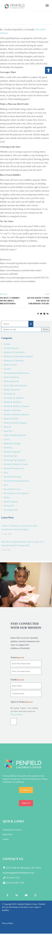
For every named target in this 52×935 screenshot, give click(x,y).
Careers (5, 839)
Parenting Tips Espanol (14, 460)
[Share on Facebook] (38, 314)
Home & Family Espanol (15, 422)
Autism (7, 344)
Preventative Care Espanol (16, 493)
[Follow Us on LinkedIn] (16, 895)
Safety (7, 497)
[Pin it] (44, 314)
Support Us (26, 803)
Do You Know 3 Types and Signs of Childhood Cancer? (38, 301)
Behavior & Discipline (14, 352)
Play (6, 472)
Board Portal (7, 834)
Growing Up (9, 393)
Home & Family (11, 418)
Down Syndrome (11, 377)
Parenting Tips (10, 456)
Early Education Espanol (15, 385)
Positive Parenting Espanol (16, 481)
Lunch (7, 439)
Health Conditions (12, 410)
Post (6, 485)
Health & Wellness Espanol (16, 406)
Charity (7, 369)
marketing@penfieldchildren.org (18, 872)
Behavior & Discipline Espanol (18, 356)
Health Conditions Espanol (16, 414)
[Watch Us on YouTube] (26, 895)
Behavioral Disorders (14, 360)
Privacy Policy (16, 714)
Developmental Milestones (16, 373)
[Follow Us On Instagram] (35, 895)
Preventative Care (12, 489)
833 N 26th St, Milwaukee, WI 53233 (23, 868)
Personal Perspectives (14, 468)
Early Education (11, 381)
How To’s (8, 431)
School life (9, 505)
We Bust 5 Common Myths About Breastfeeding (9, 301)
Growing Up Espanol (13, 398)
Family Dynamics (12, 389)
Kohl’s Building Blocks (15, 435)
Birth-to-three (10, 364)
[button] (48, 70)
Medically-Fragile (12, 443)
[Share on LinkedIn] (47, 314)
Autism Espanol (11, 348)
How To (7, 427)
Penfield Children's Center (16, 464)
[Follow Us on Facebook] (7, 895)
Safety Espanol (11, 501)
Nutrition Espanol (12, 452)
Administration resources (12, 830)
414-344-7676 (12, 877)
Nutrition (8, 447)
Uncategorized (11, 510)
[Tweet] (41, 314)
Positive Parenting (12, 476)
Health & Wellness (12, 402)
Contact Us (26, 790)
